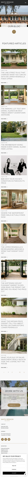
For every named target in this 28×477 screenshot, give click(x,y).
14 (19, 372)
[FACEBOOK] (2, 439)
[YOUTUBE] (9, 439)
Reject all (14, 465)
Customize (14, 469)
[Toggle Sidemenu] (25, 2)
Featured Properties (5, 448)
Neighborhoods (4, 450)
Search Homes (4, 453)
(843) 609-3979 (4, 426)
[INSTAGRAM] (5, 439)
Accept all (14, 473)
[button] (14, 405)
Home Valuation (4, 451)
